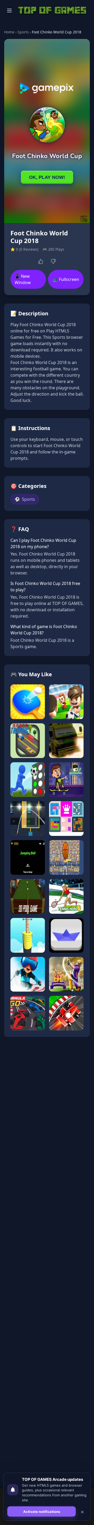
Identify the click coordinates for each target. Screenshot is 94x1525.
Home (9, 31)
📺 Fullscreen (66, 279)
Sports (23, 31)
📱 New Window (23, 279)
